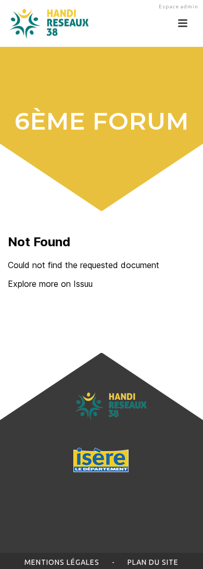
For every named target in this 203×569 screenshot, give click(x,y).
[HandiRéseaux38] (45, 23)
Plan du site (153, 562)
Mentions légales (61, 562)
